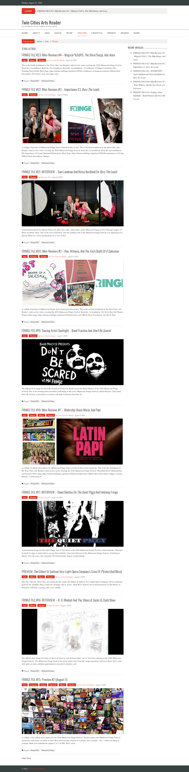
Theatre (82, 33)
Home (25, 33)
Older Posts (26, 758)
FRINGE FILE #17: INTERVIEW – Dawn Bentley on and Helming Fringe (70, 492)
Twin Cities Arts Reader (56, 60)
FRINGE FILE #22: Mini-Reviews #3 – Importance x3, (60, 89)
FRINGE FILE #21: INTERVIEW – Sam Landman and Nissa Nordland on (69, 171)
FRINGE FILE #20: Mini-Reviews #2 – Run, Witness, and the (70, 251)
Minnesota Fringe (48, 81)
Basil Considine (45, 177)
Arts (47, 33)
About (36, 33)
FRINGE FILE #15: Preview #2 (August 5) (44, 679)
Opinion (111, 33)
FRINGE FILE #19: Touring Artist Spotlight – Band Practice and (66, 330)
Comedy (33, 256)
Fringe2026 (35, 81)
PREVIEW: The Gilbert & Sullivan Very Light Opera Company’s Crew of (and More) (72, 571)
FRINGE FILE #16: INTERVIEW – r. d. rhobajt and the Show (68, 600)
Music (69, 33)
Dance (58, 33)
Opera (41, 577)
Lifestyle (97, 33)
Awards (124, 33)
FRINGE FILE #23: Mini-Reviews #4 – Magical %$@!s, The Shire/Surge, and (68, 54)
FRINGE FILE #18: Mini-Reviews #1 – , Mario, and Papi (61, 409)
